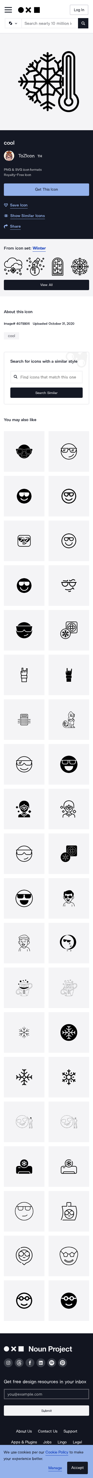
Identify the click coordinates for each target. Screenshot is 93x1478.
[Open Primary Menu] (8, 10)
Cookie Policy (56, 1452)
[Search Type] (13, 23)
